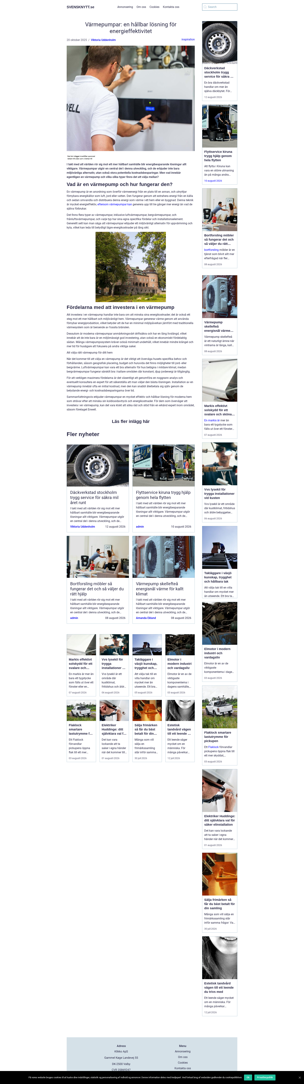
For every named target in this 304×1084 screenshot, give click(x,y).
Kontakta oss (171, 7)
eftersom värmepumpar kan (114, 204)
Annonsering (125, 7)
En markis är (212, 420)
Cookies (154, 7)
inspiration (188, 39)
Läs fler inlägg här (131, 421)
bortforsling (211, 250)
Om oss (141, 7)
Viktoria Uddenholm (103, 40)
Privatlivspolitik (265, 1077)
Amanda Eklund (146, 618)
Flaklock (213, 747)
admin (140, 526)
